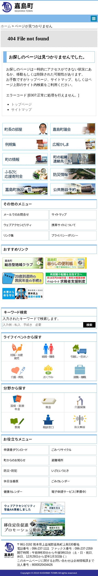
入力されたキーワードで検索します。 (32, 318)
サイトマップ (21, 109)
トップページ (21, 104)
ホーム (6, 26)
